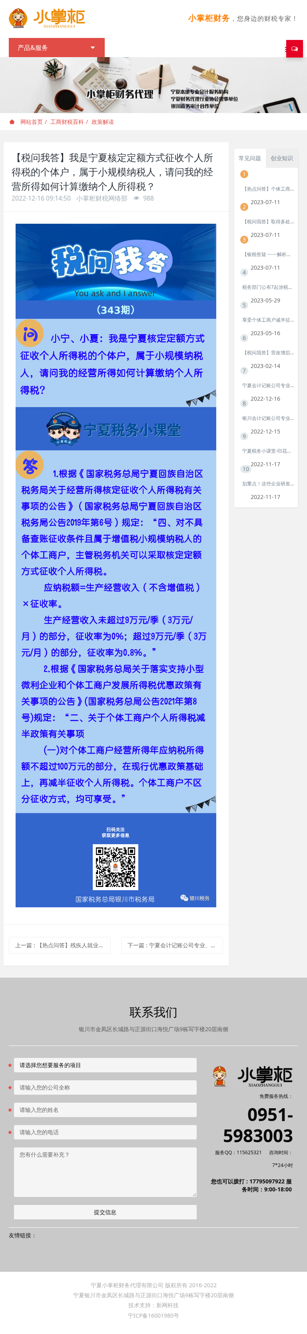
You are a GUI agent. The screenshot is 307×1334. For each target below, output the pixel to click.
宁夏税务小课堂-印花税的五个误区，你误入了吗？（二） (268, 450)
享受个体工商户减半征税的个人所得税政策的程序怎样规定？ (268, 319)
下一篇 (175, 945)
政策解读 (103, 121)
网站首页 (31, 121)
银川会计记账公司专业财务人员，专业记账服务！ (268, 418)
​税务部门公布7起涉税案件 (268, 287)
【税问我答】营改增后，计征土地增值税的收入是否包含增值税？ (268, 352)
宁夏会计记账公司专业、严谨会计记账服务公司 (268, 385)
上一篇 (63, 945)
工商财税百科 (67, 121)
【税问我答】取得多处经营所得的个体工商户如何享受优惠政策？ (268, 221)
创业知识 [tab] (282, 158)
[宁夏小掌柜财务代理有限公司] (50, 18)
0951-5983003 (258, 1125)
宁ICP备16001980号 (153, 1315)
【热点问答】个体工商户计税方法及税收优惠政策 (268, 188)
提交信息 (105, 1212)
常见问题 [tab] (250, 158)
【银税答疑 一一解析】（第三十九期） (268, 254)
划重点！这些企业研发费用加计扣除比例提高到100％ (268, 483)
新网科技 (167, 1305)
